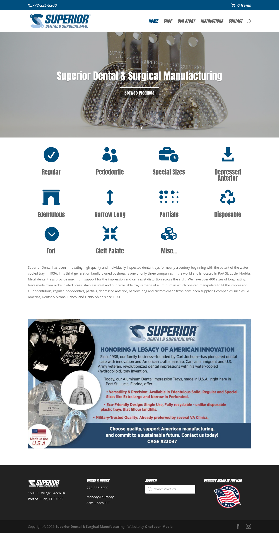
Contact (235, 21)
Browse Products (139, 92)
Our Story (186, 21)
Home (153, 21)
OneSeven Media (159, 526)
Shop (167, 21)
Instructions (212, 21)
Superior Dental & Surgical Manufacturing (139, 75)
